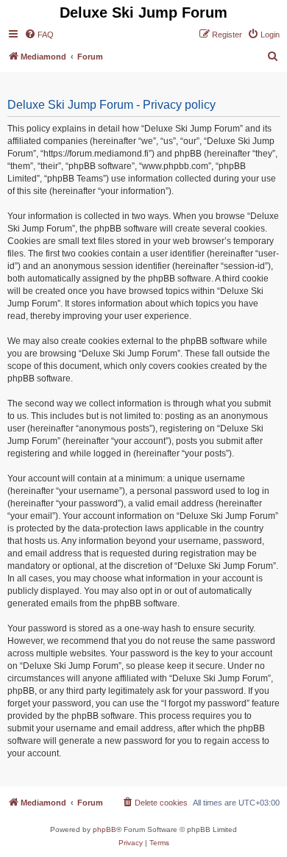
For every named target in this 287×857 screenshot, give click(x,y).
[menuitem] (39, 34)
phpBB (104, 829)
